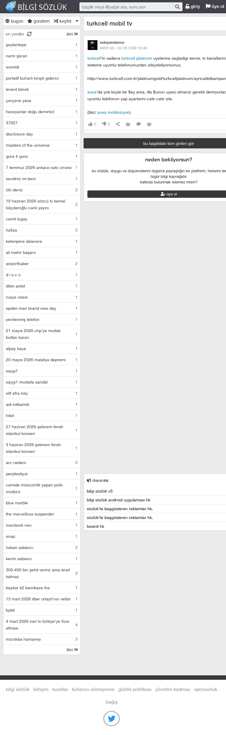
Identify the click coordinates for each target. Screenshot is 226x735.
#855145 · (123, 48)
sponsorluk (205, 689)
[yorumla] (139, 124)
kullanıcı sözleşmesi (93, 689)
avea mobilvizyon (113, 112)
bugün (16, 21)
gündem (41, 21)
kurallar (60, 689)
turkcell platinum (137, 58)
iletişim (41, 689)
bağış (111, 701)
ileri (70, 33)
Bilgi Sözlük (41, 7)
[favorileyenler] (149, 124)
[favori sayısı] (128, 124)
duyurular (100, 480)
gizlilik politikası (135, 689)
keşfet (65, 21)
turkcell (94, 58)
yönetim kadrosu (172, 689)
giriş (195, 6)
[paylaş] (117, 124)
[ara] (177, 6)
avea (92, 91)
